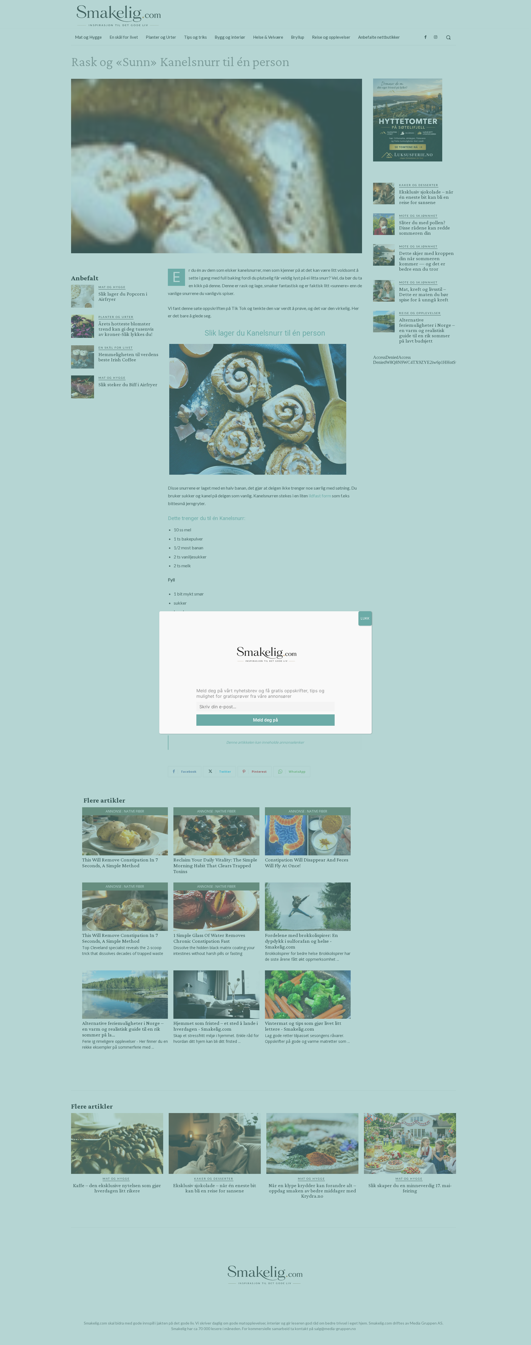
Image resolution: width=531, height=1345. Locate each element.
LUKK (365, 618)
